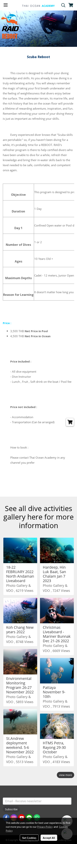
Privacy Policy (45, 826)
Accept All (49, 837)
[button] (62, 5)
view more (65, 775)
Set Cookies (29, 837)
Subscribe (11, 809)
